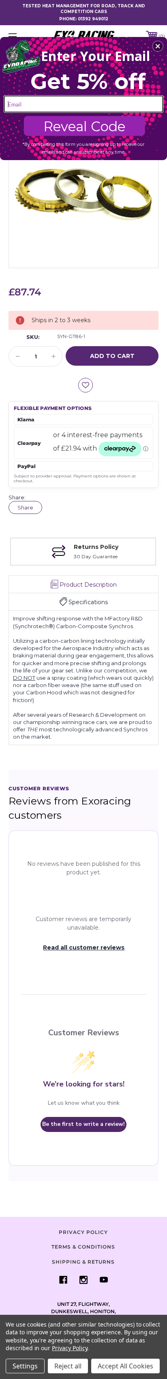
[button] (158, 46)
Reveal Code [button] (84, 126)
